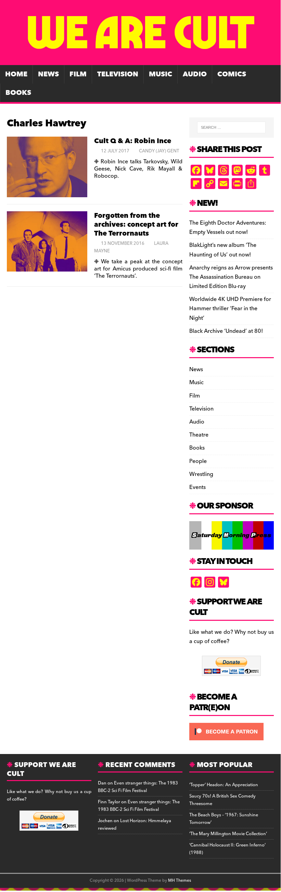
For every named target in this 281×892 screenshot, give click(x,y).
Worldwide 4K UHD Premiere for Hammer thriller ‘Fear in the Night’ (230, 308)
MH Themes (179, 880)
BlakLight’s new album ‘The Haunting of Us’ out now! (222, 249)
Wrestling (201, 474)
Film (78, 74)
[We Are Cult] (140, 60)
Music (160, 74)
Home (16, 74)
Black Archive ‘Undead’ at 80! (226, 331)
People (198, 461)
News (48, 74)
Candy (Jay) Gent (159, 151)
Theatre (198, 435)
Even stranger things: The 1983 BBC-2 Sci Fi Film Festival (138, 786)
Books (18, 93)
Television (117, 74)
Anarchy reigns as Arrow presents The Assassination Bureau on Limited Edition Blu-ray (231, 277)
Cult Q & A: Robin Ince (132, 141)
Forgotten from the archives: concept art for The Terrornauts (136, 224)
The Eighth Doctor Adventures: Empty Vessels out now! (227, 227)
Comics (231, 74)
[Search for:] (231, 127)
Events (197, 487)
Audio (195, 74)
